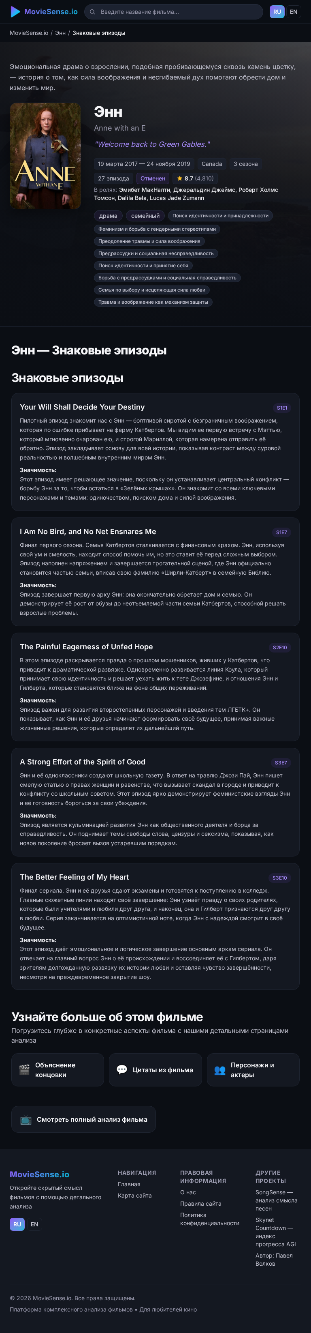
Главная (129, 1184)
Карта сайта (135, 1195)
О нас (188, 1192)
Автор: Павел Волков (274, 1259)
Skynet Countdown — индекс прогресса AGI (276, 1231)
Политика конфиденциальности (209, 1218)
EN (294, 11)
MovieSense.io (29, 32)
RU (277, 11)
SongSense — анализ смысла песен (277, 1200)
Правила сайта (201, 1203)
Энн (60, 32)
